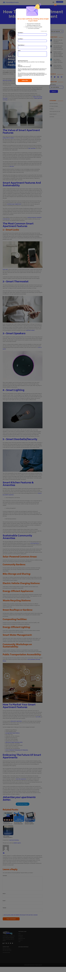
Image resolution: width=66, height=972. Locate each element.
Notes (19, 50)
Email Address (21, 45)
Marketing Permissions (23, 60)
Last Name (20, 38)
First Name (20, 32)
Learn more (31, 75)
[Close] (55, 5)
